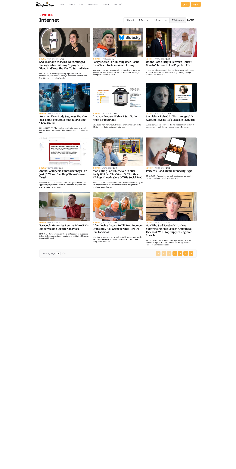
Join (185, 4)
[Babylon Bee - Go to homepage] (45, 4)
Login (195, 4)
